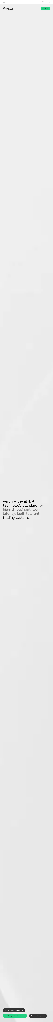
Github (44, 8)
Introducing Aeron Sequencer (15, 1016)
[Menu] (4, 2)
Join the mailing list (38, 1016)
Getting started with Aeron (14, 1010)
